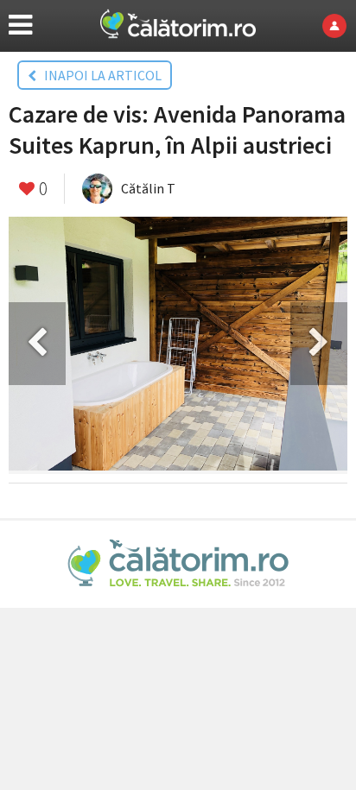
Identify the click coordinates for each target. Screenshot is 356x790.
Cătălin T (148, 188)
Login (339, 26)
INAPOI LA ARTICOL (99, 75)
